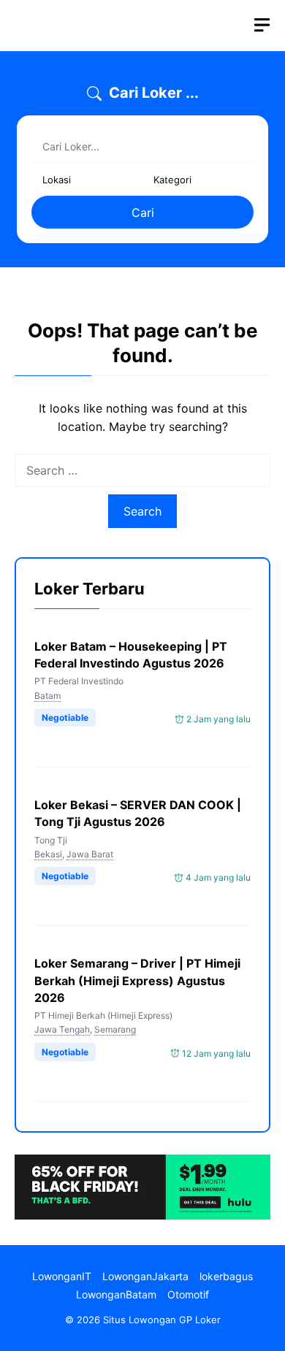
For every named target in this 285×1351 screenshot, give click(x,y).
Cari (143, 212)
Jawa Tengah (62, 1029)
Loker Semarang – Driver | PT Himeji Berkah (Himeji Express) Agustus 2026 (137, 980)
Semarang (115, 1029)
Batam (47, 695)
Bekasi (48, 854)
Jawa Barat (89, 854)
